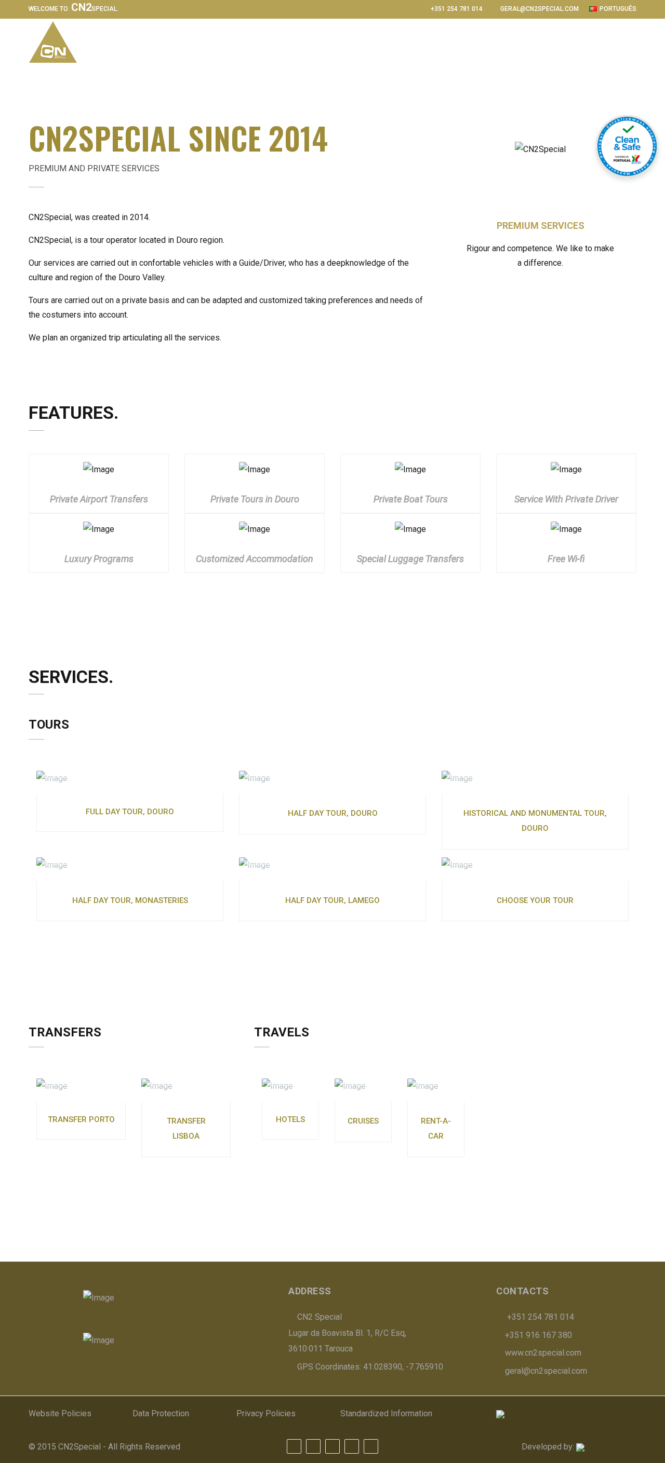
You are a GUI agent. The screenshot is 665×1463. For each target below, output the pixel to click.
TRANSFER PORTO (81, 1119)
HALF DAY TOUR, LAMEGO (332, 900)
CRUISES (363, 1121)
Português (618, 8)
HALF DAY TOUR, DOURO (333, 813)
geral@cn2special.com (539, 8)
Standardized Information (386, 1413)
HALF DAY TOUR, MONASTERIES (130, 900)
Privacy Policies (266, 1413)
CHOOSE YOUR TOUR (535, 900)
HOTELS (290, 1119)
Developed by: (549, 1447)
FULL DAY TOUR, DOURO (130, 811)
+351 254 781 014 (457, 8)
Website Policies (60, 1413)
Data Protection (160, 1413)
